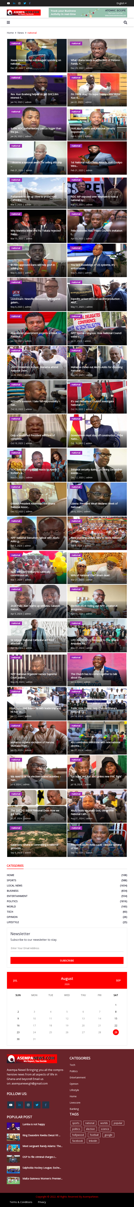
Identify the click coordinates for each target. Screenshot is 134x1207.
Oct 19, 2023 (77, 409)
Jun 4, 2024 (76, 682)
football (94, 1135)
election (90, 1129)
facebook (77, 1140)
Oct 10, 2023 (17, 409)
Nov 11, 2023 (17, 477)
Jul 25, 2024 (16, 818)
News (20, 32)
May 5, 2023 (77, 272)
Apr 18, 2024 (17, 648)
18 (50, 1025)
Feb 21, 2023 (17, 170)
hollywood (78, 1135)
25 (50, 1032)
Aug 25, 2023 (77, 375)
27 (83, 1032)
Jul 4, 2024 (16, 784)
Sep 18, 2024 (77, 852)
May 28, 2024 (17, 682)
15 (115, 1018)
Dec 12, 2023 (77, 477)
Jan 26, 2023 (17, 136)
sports (75, 1123)
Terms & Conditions (21, 1202)
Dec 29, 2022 (77, 68)
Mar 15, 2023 (77, 204)
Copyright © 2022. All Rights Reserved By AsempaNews (67, 1196)
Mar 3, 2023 (16, 204)
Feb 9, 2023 (76, 136)
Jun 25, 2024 (17, 750)
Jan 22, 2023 (77, 102)
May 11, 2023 (77, 306)
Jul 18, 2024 (76, 784)
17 (34, 1025)
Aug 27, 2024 (77, 818)
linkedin (93, 1140)
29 (115, 1032)
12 (67, 1018)
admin (29, 68)
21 (99, 1025)
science (105, 1129)
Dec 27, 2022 (17, 68)
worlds (104, 1123)
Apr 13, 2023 (77, 238)
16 (18, 1025)
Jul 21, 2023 (76, 341)
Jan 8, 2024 (76, 511)
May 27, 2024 (77, 648)
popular (118, 1123)
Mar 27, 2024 (77, 579)
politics (76, 1129)
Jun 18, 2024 (77, 716)
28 (99, 1032)
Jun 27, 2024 (77, 750)
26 (67, 1032)
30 (18, 1039)
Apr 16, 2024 (77, 613)
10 (34, 1018)
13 (83, 1018)
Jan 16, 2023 (17, 102)
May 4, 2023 (16, 272)
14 (99, 1018)
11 (50, 1018)
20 (83, 1025)
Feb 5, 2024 (16, 545)
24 (34, 1032)
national (32, 32)
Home (10, 32)
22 (115, 1025)
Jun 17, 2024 (17, 716)
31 (34, 1039)
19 (67, 1025)
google (108, 1135)
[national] (97, 567)
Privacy (42, 1202)
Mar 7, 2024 (16, 579)
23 (18, 1032)
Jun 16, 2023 (17, 341)
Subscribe (67, 960)
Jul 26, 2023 (16, 375)
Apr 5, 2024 (16, 613)
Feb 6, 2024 (76, 545)
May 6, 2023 (16, 306)
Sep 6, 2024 (16, 852)
